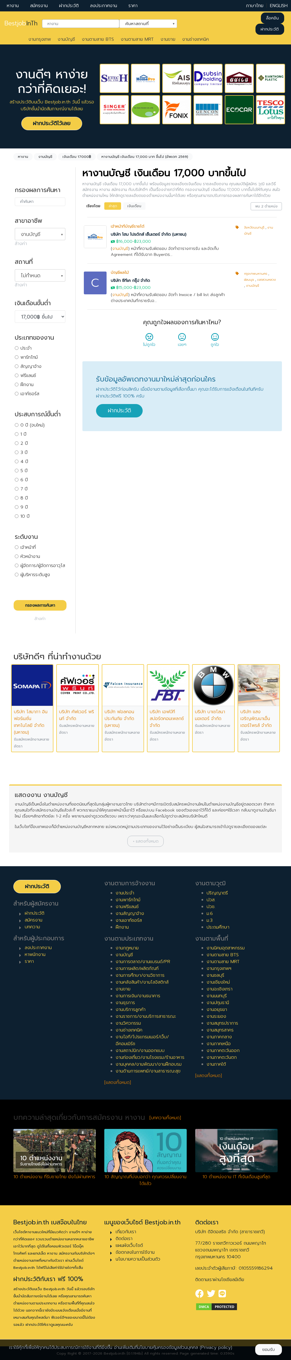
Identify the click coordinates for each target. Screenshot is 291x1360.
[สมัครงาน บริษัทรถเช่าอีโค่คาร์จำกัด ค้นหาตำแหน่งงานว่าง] (239, 110)
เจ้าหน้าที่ (28, 547)
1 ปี (23, 434)
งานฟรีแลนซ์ (127, 906)
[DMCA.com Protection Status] (216, 1306)
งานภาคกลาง (219, 1036)
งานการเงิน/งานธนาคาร (138, 995)
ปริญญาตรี (217, 893)
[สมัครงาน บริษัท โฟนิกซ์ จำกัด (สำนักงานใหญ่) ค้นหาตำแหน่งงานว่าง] (177, 110)
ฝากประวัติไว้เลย (51, 123)
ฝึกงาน (27, 384)
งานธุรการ (125, 1002)
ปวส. (211, 899)
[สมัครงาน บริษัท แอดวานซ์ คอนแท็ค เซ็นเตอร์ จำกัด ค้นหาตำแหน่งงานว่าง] (177, 78)
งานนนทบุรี (217, 995)
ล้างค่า (21, 243)
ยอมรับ (268, 1350)
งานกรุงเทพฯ (219, 968)
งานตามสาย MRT (137, 39)
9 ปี (24, 507)
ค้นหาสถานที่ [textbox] (144, 23)
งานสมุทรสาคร (220, 1030)
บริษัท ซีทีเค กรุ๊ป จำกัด (130, 281)
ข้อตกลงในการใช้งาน (135, 1252)
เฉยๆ (182, 345)
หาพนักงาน (35, 954)
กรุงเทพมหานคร (255, 273)
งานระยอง (216, 1016)
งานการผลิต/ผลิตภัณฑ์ (137, 968)
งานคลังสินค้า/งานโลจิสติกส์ (142, 982)
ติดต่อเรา (124, 1238)
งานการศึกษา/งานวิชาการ (140, 975)
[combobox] (80, 23)
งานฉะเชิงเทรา (219, 989)
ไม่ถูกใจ (149, 345)
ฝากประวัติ (69, 5)
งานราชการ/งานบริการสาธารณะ (146, 1016)
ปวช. (211, 906)
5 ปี (24, 470)
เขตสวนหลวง (266, 279)
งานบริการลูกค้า (131, 1009)
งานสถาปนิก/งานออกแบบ (140, 1050)
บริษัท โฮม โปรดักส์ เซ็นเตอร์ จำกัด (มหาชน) (148, 234)
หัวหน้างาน (30, 556)
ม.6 (210, 913)
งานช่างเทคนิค (195, 39)
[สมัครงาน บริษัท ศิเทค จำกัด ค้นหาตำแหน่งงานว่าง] (114, 78)
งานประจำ (125, 893)
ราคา (133, 5)
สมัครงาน (39, 5)
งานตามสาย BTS (98, 39)
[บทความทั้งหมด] (165, 1117)
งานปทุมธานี (218, 1002)
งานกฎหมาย (127, 948)
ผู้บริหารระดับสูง (35, 574)
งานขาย (168, 39)
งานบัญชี (66, 39)
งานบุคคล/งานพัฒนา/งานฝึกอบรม (149, 1064)
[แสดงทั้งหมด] (117, 1082)
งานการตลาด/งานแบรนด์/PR (143, 961)
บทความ (32, 926)
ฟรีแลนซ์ (28, 375)
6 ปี (24, 479)
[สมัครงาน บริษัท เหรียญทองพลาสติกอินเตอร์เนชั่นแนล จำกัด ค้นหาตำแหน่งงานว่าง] (270, 78)
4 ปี (24, 461)
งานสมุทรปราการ (222, 1023)
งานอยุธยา (217, 1009)
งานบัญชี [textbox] (30, 234)
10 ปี (25, 516)
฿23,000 (142, 241)
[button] (145, 841)
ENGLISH (279, 5)
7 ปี (24, 489)
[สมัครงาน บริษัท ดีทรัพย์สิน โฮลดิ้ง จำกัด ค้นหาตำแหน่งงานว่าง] (208, 78)
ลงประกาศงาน (103, 5)
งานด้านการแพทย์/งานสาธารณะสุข (148, 1071)
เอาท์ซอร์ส (29, 393)
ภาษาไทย (254, 5)
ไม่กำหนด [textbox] (30, 276)
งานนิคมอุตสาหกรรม (226, 948)
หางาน (13, 5)
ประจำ (26, 348)
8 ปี (24, 498)
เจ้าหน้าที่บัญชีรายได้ (127, 226)
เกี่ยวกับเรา (126, 1231)
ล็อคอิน (272, 18)
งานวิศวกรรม (128, 1023)
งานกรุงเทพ (39, 39)
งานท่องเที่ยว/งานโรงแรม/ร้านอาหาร (150, 1057)
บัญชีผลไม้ (120, 273)
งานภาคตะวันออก (223, 1050)
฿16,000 (124, 241)
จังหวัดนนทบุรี (254, 227)
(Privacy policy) (216, 1347)
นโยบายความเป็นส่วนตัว (138, 1259)
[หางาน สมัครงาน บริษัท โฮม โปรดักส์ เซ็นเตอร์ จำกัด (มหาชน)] (95, 237)
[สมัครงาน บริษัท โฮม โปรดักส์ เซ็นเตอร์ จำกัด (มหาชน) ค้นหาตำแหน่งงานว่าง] (145, 78)
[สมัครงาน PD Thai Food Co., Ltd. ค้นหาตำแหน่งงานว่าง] (145, 110)
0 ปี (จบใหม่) (32, 425)
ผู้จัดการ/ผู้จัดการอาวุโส (42, 565)
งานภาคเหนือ (219, 1043)
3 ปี (24, 452)
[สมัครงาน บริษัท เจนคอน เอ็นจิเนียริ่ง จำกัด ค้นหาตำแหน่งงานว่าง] (208, 110)
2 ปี (24, 443)
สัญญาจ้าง (30, 366)
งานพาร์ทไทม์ (128, 899)
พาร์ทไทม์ (29, 357)
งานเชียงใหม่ (218, 982)
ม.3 (210, 920)
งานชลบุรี (215, 975)
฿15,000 (124, 288)
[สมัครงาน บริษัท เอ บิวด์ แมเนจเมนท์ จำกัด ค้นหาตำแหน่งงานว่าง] (239, 78)
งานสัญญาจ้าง (130, 913)
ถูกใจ (215, 345)
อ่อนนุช (249, 279)
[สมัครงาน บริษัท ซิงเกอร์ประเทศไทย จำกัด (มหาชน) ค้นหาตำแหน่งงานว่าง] (114, 110)
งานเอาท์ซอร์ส (129, 920)
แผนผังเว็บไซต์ (129, 1245)
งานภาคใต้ (216, 1064)
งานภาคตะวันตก (222, 1057)
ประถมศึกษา (218, 927)
